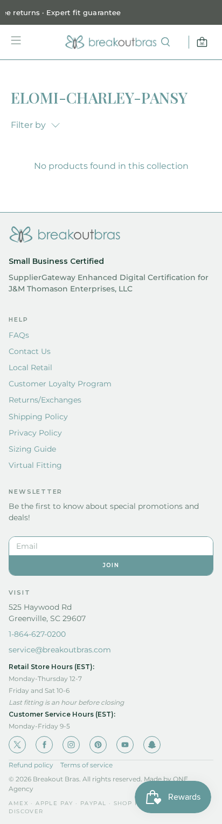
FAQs (19, 335)
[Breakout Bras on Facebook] (44, 744)
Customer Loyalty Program (60, 384)
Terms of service (86, 765)
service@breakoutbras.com (60, 650)
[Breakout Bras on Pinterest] (98, 744)
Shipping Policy (38, 416)
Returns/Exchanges (45, 400)
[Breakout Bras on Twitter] (17, 744)
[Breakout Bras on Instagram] (71, 744)
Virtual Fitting (35, 465)
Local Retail (30, 367)
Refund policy (31, 765)
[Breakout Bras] (111, 42)
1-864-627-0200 (37, 634)
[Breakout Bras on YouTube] (125, 744)
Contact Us (30, 351)
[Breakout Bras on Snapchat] (152, 744)
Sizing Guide (32, 449)
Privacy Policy (35, 433)
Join (111, 565)
